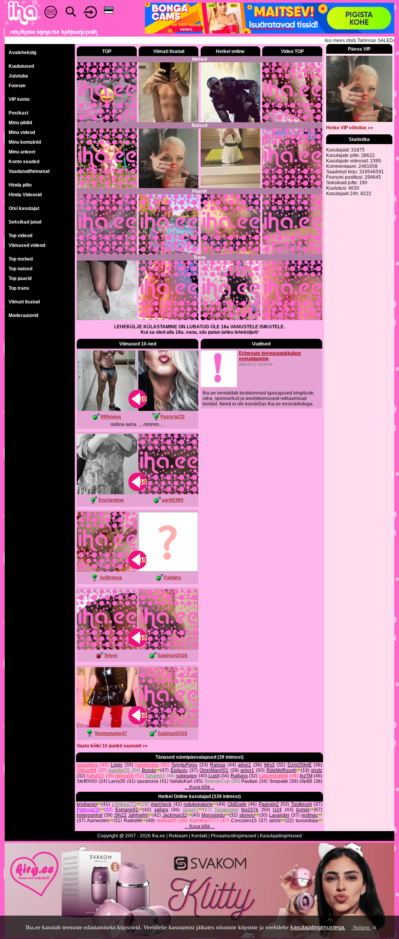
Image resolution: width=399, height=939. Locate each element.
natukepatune (198, 804)
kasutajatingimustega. (318, 927)
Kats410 (95, 776)
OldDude (237, 804)
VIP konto (19, 99)
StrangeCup (217, 781)
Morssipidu (213, 815)
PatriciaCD (173, 416)
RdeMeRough (282, 770)
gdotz (275, 820)
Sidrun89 (86, 770)
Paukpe (249, 781)
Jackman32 (174, 815)
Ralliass (239, 776)
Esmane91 (126, 809)
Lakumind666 (273, 776)
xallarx (161, 809)
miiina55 (124, 776)
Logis (116, 765)
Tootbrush (301, 804)
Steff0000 (87, 781)
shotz (316, 770)
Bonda (149, 770)
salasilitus (87, 765)
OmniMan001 (214, 770)
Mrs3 (269, 765)
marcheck (161, 804)
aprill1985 (173, 500)
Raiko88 (133, 820)
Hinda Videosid (25, 194)
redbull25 (167, 820)
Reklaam (178, 836)
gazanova (147, 781)
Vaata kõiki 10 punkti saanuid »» (112, 746)
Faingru (172, 577)
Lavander (279, 815)
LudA (213, 776)
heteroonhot (89, 815)
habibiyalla (147, 765)
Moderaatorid (23, 315)
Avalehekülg (22, 52)
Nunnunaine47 (111, 733)
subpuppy (186, 776)
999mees (111, 416)
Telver (111, 655)
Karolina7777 (204, 820)
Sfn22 (120, 815)
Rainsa (217, 765)
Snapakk (278, 781)
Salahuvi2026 (172, 655)
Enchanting (111, 500)
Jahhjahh (138, 815)
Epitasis (179, 770)
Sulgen (361, 927)
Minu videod (22, 132)
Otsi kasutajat (24, 208)
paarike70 (119, 770)
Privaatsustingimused (233, 836)
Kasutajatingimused (281, 836)
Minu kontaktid (25, 142)
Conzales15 (244, 820)
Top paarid (20, 278)
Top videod (20, 235)
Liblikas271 (124, 804)
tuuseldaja (307, 820)
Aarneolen (98, 820)
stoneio (247, 815)
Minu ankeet (22, 152)
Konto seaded (24, 161)
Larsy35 (116, 781)
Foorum (17, 85)
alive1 (244, 765)
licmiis (302, 809)
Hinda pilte (20, 185)
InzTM (306, 776)
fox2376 (249, 809)
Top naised (20, 268)
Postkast (18, 113)
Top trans (19, 288)
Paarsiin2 (269, 804)
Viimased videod (27, 245)
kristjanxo (87, 804)
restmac (309, 815)
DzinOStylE (300, 765)
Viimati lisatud (24, 302)
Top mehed (21, 259)
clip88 (305, 781)
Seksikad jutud (25, 222)
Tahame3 (155, 776)
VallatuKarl (180, 781)
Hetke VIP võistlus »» (349, 127)
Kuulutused (21, 66)
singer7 (191, 809)
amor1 (247, 770)
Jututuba (18, 76)
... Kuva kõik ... (200, 787)
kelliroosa (111, 577)
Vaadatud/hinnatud (29, 171)
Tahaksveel (226, 809)
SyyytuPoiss (184, 765)
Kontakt (199, 836)
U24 (277, 809)
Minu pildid (20, 122)
